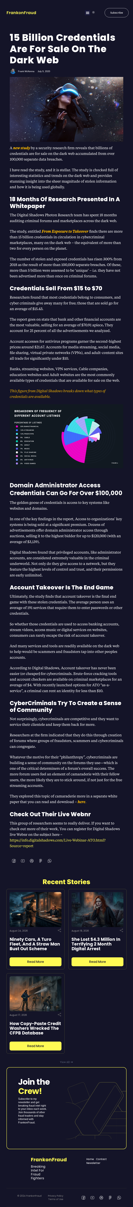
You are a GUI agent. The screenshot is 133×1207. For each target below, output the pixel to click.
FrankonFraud (21, 13)
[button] (87, 12)
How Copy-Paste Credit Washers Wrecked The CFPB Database (35, 1028)
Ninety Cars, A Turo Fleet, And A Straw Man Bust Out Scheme (35, 944)
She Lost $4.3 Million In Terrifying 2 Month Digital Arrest (96, 944)
